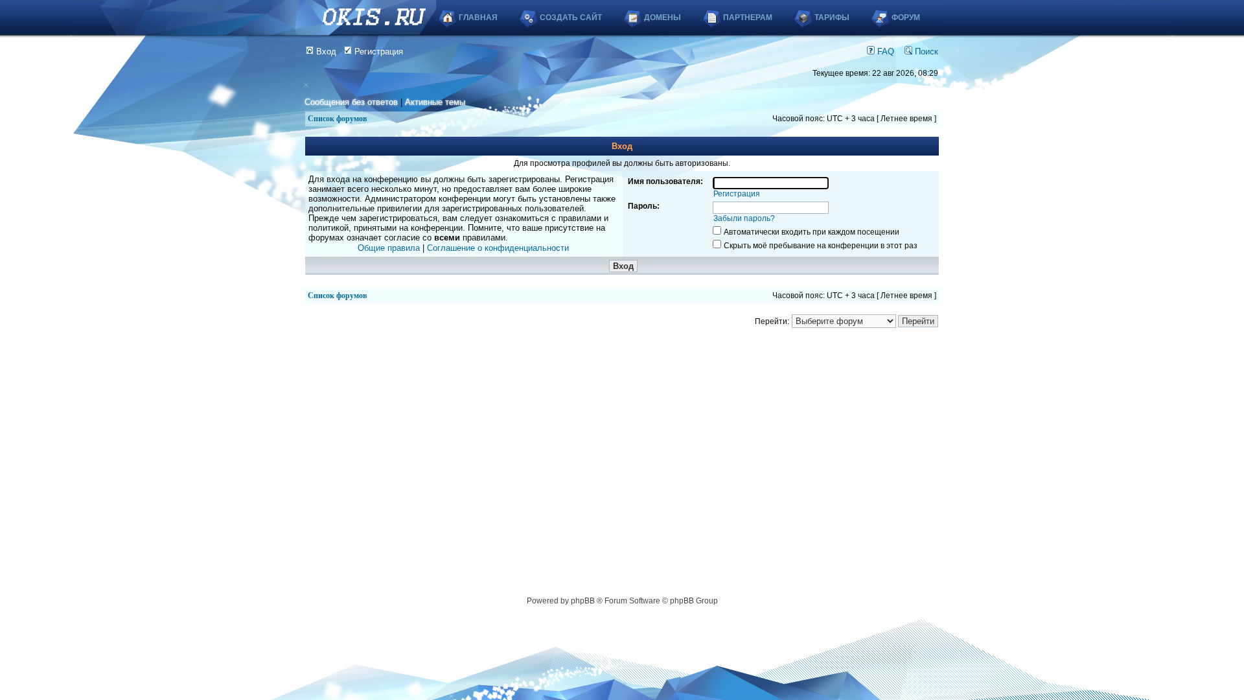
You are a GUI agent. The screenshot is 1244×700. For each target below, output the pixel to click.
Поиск (925, 51)
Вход (325, 51)
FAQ (884, 51)
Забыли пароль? (744, 218)
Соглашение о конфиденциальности (498, 248)
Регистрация (377, 51)
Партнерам (747, 17)
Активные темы (435, 102)
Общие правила (389, 248)
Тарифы (831, 17)
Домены (662, 17)
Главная (478, 17)
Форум (906, 17)
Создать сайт (571, 17)
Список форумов (337, 118)
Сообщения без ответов (351, 102)
